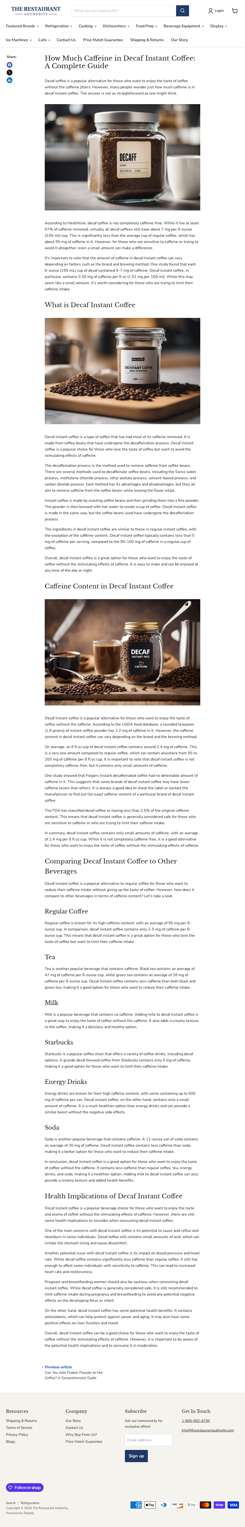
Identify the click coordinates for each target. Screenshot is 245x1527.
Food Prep (145, 26)
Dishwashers (115, 26)
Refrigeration (57, 26)
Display (217, 26)
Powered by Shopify (20, 1513)
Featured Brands (21, 26)
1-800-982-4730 (196, 1420)
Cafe (43, 40)
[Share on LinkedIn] (9, 80)
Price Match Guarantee (103, 40)
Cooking (86, 26)
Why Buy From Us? (81, 1434)
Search (11, 1503)
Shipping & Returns (147, 40)
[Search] (182, 10)
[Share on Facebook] (9, 65)
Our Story (179, 40)
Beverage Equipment (182, 26)
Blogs (10, 1441)
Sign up (136, 1456)
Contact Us (66, 40)
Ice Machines (17, 40)
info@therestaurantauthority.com (208, 1430)
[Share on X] (9, 72)
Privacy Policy (17, 1434)
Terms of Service (19, 1427)
